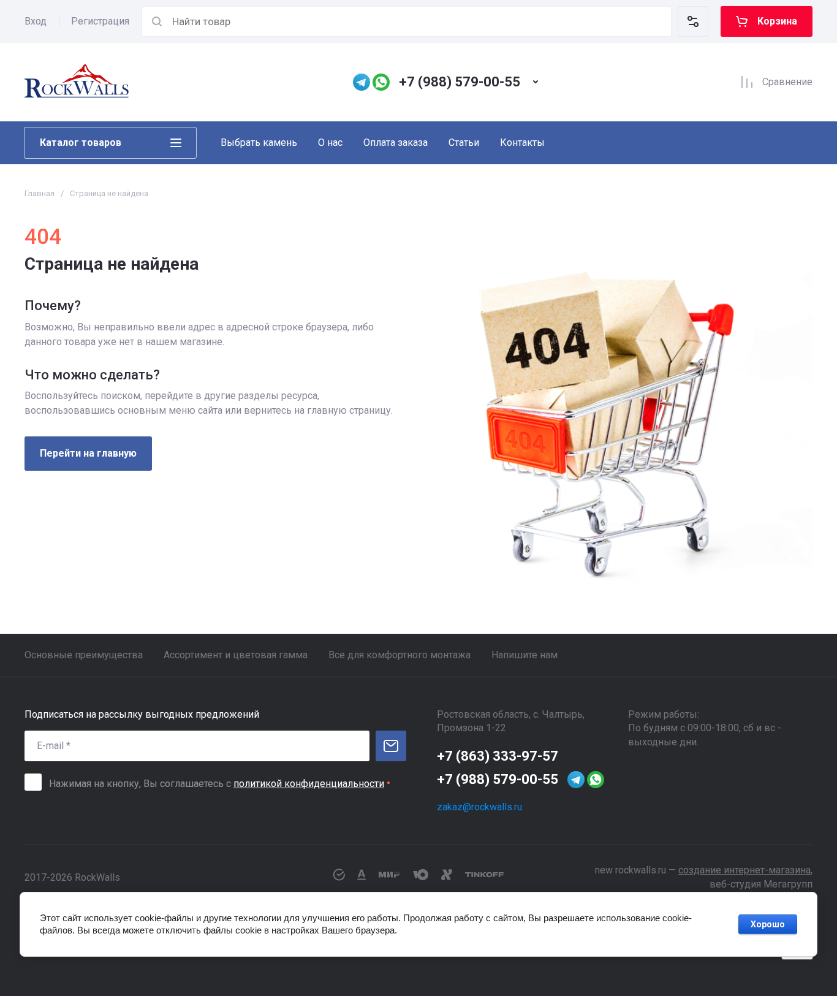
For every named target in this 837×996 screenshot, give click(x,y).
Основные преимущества (84, 655)
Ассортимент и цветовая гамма (236, 655)
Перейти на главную (88, 453)
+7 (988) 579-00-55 (459, 81)
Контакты (522, 142)
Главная (40, 193)
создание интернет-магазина (744, 870)
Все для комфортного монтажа (399, 655)
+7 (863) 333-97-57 (497, 756)
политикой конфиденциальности (308, 783)
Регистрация (100, 21)
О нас (330, 142)
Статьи (464, 142)
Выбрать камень (259, 142)
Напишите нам (524, 655)
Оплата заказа (395, 142)
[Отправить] (391, 746)
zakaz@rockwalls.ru (479, 807)
